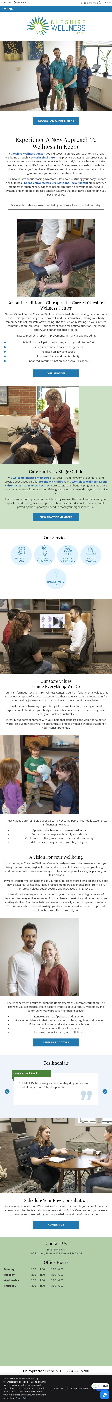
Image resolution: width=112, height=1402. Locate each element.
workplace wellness (85, 481)
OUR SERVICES (56, 373)
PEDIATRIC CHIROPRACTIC (67, 559)
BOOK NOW (106, 2)
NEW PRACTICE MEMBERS (56, 517)
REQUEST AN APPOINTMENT (56, 121)
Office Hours (22, 2)
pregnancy (46, 481)
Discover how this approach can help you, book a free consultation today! (56, 205)
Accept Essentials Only (81, 1388)
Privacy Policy (22, 1398)
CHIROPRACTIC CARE (21, 559)
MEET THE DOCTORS (56, 1042)
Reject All (58, 1388)
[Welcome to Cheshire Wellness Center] (56, 34)
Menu (8, 9)
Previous (7, 1091)
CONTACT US (56, 1224)
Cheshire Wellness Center (28, 153)
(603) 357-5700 (91, 3)
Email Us (8, 2)
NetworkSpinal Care (41, 157)
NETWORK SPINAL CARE (56, 583)
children (59, 481)
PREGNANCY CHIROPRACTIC (44, 559)
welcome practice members (31, 478)
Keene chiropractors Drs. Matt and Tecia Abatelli (56, 183)
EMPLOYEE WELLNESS (91, 559)
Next (105, 1091)
